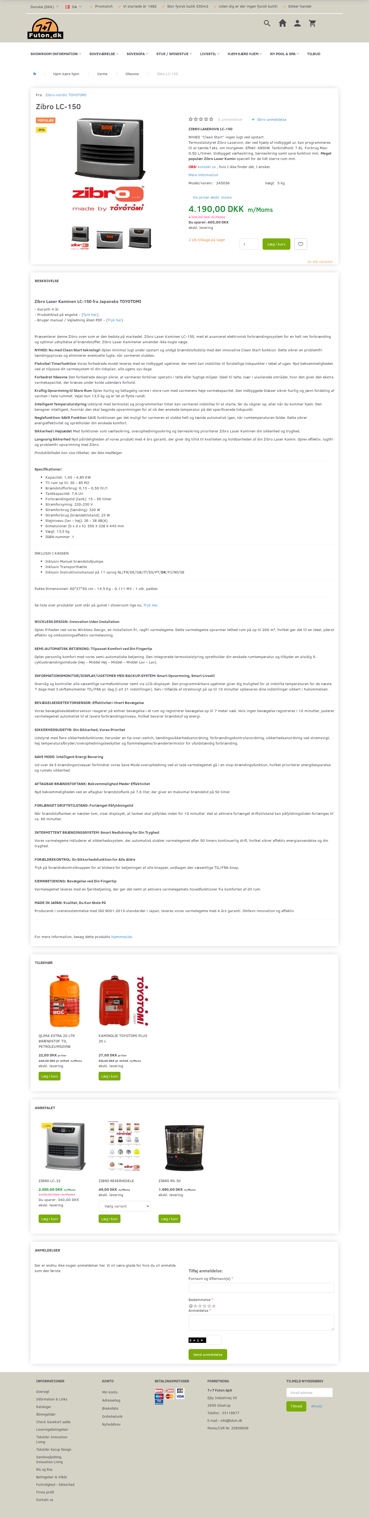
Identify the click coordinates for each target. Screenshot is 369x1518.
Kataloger (43, 1406)
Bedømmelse (199, 1299)
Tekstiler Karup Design (53, 1449)
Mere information (203, 174)
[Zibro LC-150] (108, 167)
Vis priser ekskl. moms (212, 197)
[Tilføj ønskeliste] (300, 244)
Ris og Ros (44, 1469)
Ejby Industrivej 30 (222, 1397)
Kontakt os (44, 1499)
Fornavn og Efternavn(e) (209, 1278)
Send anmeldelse (207, 1354)
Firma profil (45, 1492)
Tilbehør (44, 962)
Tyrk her (90, 314)
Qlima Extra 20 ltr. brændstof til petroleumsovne (57, 1041)
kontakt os (207, 166)
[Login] (297, 22)
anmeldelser (230, 119)
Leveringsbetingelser (52, 1429)
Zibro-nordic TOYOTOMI (65, 94)
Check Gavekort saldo (53, 1421)
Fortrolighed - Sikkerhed (55, 1484)
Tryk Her (150, 605)
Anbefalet (45, 1107)
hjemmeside (121, 936)
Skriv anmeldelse (271, 119)
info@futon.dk (231, 1420)
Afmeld (316, 1406)
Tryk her (115, 319)
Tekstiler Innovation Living (51, 1439)
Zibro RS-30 (170, 1180)
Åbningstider (46, 1414)
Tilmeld (296, 1406)
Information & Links (51, 1399)
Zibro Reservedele (116, 1180)
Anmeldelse (198, 1310)
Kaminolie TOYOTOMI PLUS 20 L (123, 1038)
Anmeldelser (47, 1250)
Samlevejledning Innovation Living (49, 1459)
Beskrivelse (47, 280)
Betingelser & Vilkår (51, 1476)
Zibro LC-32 (50, 1180)
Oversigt (42, 1391)
